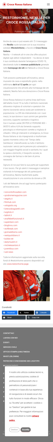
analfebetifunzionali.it (14, 218)
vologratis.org (10, 205)
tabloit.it (8, 215)
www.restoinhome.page (17, 264)
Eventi (6, 342)
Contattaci (8, 333)
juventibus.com (11, 248)
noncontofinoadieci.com (15, 192)
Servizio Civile (10, 347)
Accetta (25, 429)
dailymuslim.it (11, 242)
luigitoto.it (9, 212)
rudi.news (8, 252)
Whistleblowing (11, 356)
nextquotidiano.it (12, 235)
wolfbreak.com (11, 228)
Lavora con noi (10, 338)
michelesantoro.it (12, 245)
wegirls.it (8, 199)
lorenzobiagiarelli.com (14, 209)
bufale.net (8, 239)
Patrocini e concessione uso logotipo (21, 361)
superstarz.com (11, 222)
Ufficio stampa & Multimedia (16, 352)
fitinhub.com (10, 202)
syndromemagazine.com (15, 195)
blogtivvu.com (10, 225)
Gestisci (14, 429)
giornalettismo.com (13, 232)
